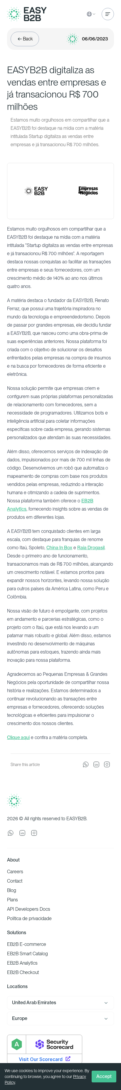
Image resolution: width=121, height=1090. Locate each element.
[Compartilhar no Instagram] (106, 764)
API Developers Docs (28, 909)
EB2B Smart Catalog (27, 953)
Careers (15, 871)
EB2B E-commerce (26, 944)
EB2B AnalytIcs (22, 963)
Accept (104, 1076)
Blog (11, 890)
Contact (14, 881)
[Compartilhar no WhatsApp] (85, 764)
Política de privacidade (29, 918)
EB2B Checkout (23, 972)
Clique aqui (18, 737)
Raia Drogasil (91, 547)
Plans (12, 900)
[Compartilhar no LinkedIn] (96, 764)
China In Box (59, 547)
